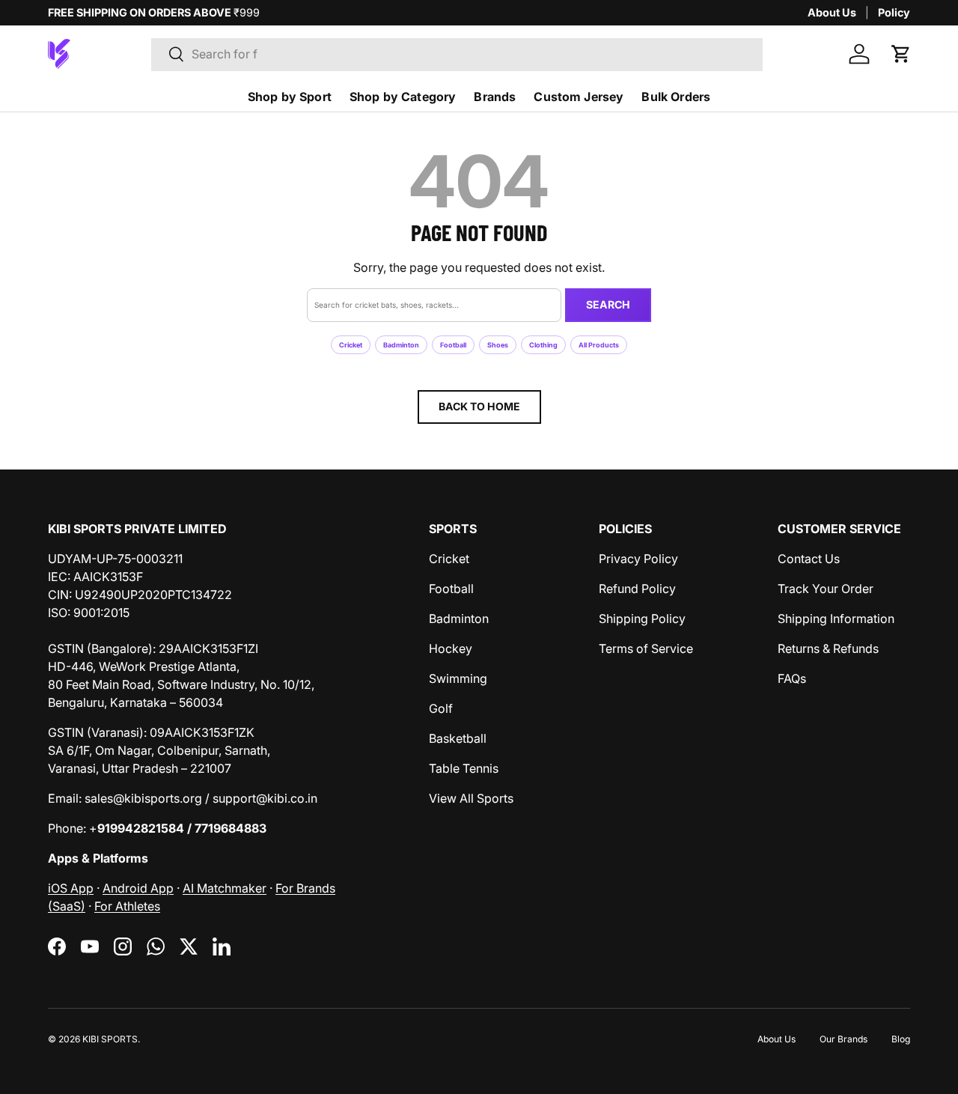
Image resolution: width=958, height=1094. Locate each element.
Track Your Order (825, 588)
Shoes (497, 345)
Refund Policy (637, 588)
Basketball (457, 738)
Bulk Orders (675, 96)
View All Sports (471, 798)
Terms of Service (646, 648)
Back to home (479, 406)
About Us (832, 12)
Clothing (543, 345)
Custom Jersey (578, 96)
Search (608, 304)
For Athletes (127, 906)
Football (453, 345)
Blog (900, 1039)
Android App (138, 888)
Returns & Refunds (828, 648)
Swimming (458, 678)
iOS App (71, 888)
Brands (495, 96)
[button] (901, 53)
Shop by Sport (290, 96)
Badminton (401, 345)
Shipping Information (836, 618)
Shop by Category (403, 96)
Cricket (350, 345)
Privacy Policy (638, 558)
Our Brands (843, 1039)
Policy (894, 12)
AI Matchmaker (224, 888)
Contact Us (809, 558)
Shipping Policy (642, 618)
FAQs (792, 678)
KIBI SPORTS (110, 1039)
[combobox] (457, 53)
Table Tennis (463, 768)
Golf (441, 708)
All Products (599, 345)
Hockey (450, 648)
